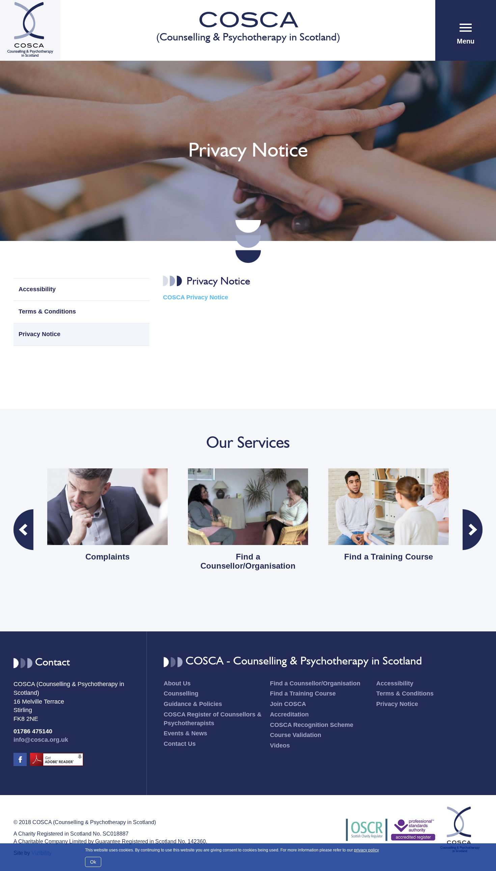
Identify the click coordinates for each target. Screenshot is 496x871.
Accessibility (37, 289)
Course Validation (295, 735)
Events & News (185, 733)
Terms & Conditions (47, 311)
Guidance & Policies (193, 704)
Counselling (181, 693)
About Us (177, 683)
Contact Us (180, 743)
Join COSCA (288, 704)
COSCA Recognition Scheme (311, 725)
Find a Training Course (303, 693)
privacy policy (366, 850)
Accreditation (289, 714)
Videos (280, 745)
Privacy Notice (39, 334)
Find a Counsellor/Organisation (315, 683)
